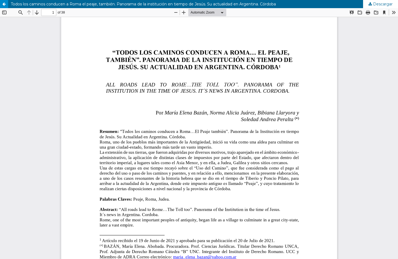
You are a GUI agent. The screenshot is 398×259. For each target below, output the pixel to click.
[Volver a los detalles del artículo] (4, 4)
